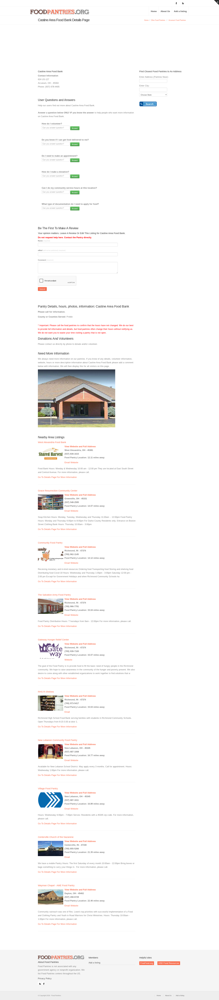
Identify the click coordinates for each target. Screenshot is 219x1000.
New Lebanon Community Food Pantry (57, 740)
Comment (45, 260)
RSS (39, 983)
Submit (42, 289)
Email (67, 462)
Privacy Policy (45, 978)
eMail (52, 250)
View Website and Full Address (80, 446)
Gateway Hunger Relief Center (53, 639)
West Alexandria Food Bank (52, 442)
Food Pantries (60, 13)
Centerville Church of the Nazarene (56, 837)
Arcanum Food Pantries (177, 20)
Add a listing (180, 11)
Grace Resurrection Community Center (57, 490)
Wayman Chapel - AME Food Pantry (56, 885)
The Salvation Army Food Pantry (54, 595)
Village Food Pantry (48, 788)
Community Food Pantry (50, 542)
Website (74, 462)
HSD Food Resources (168, 963)
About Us (165, 11)
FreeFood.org (146, 963)
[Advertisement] (109, 43)
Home (154, 11)
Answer (75, 128)
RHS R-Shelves (46, 691)
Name (44, 241)
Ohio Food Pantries (158, 20)
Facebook (43, 983)
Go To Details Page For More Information (57, 477)
